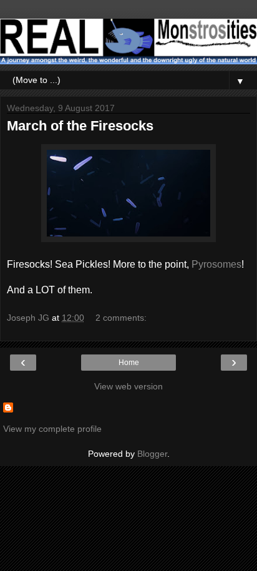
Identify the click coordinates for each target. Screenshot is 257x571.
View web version (128, 386)
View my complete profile (52, 429)
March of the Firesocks (80, 126)
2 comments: (121, 318)
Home (129, 362)
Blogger (152, 454)
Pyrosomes (216, 264)
